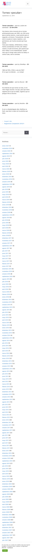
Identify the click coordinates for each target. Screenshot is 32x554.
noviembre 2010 (7, 456)
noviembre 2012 (7, 394)
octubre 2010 (6, 458)
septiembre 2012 (7, 399)
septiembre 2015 (7, 307)
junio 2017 (5, 253)
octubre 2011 (6, 427)
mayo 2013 (5, 379)
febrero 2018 (6, 233)
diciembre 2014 (7, 330)
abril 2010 (5, 473)
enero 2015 (5, 327)
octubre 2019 (6, 181)
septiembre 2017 (7, 245)
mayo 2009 (5, 502)
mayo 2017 (5, 256)
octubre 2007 (6, 532)
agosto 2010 (6, 463)
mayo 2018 (5, 225)
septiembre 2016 (7, 276)
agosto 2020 (6, 156)
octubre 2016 (6, 274)
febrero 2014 (6, 356)
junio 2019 (5, 192)
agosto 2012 (6, 402)
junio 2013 (5, 376)
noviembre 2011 (7, 425)
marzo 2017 (5, 261)
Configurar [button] (10, 547)
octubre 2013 (6, 366)
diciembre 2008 (7, 514)
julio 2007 (5, 540)
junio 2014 (5, 345)
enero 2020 (5, 174)
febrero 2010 (6, 479)
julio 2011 (5, 435)
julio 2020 (5, 158)
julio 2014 (5, 343)
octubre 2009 (6, 489)
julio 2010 (5, 466)
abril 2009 (5, 504)
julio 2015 (5, 312)
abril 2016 (5, 289)
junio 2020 (5, 161)
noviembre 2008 (7, 517)
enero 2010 (5, 481)
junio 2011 (5, 438)
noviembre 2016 (7, 271)
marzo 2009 (6, 507)
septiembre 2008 (7, 522)
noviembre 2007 (7, 530)
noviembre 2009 (7, 486)
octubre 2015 (6, 304)
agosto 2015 (6, 310)
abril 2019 (5, 197)
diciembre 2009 (7, 484)
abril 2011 (5, 443)
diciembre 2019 (7, 176)
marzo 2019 (5, 199)
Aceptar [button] (5, 550)
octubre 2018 (6, 212)
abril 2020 (5, 166)
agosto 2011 (5, 432)
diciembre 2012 (6, 391)
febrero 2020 (6, 171)
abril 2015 (5, 320)
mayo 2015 (5, 317)
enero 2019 (5, 205)
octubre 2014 (6, 335)
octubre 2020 (6, 151)
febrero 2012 (6, 417)
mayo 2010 (5, 471)
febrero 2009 (6, 509)
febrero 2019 (6, 202)
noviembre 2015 (7, 302)
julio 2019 (5, 189)
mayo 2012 (5, 409)
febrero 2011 (6, 448)
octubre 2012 (6, 397)
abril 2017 (5, 258)
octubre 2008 (6, 520)
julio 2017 (5, 251)
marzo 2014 (5, 353)
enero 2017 (5, 266)
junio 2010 (5, 468)
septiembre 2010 (7, 461)
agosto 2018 (6, 217)
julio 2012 (5, 404)
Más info (4, 547)
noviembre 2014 (7, 333)
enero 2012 (5, 420)
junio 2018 (5, 222)
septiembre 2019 (7, 184)
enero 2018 (5, 235)
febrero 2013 (6, 386)
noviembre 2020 (7, 148)
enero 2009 (5, 512)
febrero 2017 (6, 263)
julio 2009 (5, 497)
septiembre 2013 (7, 368)
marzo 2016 (5, 292)
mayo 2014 (5, 348)
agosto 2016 (6, 279)
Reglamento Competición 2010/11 (14, 123)
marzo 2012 (5, 415)
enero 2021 (5, 146)
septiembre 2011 (7, 430)
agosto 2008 (6, 525)
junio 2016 (5, 284)
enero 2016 (5, 297)
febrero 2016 (6, 294)
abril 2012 (5, 412)
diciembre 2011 (6, 422)
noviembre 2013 (7, 363)
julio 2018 (5, 220)
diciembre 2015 (6, 299)
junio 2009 (5, 499)
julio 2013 (5, 374)
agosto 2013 (6, 371)
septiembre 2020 (7, 153)
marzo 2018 (5, 230)
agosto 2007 (6, 537)
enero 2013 (5, 389)
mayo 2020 (5, 164)
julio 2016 (5, 281)
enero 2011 (5, 450)
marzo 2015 (5, 322)
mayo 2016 (5, 286)
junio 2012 (5, 407)
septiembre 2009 (7, 491)
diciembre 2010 (7, 453)
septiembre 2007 (7, 535)
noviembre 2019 (7, 179)
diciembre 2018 (6, 207)
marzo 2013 (5, 384)
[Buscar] (26, 132)
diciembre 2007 (7, 527)
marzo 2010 (5, 476)
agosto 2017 (6, 248)
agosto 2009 (6, 494)
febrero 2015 (6, 325)
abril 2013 (5, 381)
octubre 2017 (6, 243)
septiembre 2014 (7, 338)
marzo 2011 (5, 445)
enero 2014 (5, 358)
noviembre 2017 (7, 240)
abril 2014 (5, 351)
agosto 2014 (6, 340)
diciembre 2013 (7, 361)
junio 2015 (5, 315)
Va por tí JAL (8, 121)
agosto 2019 (6, 187)
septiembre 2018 (7, 215)
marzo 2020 (5, 169)
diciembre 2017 (6, 238)
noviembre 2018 (7, 210)
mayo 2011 (5, 440)
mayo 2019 (5, 194)
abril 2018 (5, 228)
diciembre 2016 (7, 269)
